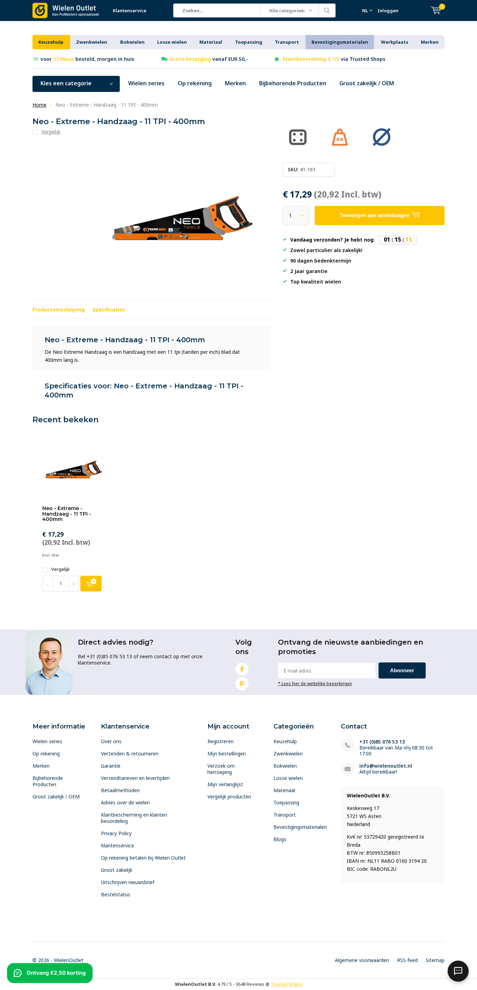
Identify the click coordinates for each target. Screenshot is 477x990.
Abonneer (402, 670)
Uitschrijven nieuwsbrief (127, 882)
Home (39, 104)
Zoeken (327, 10)
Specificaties (109, 309)
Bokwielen (132, 42)
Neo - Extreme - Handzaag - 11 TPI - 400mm (66, 513)
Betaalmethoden (120, 790)
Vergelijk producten (229, 796)
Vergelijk (60, 569)
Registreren (220, 741)
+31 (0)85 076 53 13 (382, 742)
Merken (430, 42)
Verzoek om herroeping (221, 768)
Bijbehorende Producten (292, 83)
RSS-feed (407, 960)
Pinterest (242, 683)
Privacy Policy (116, 833)
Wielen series (146, 83)
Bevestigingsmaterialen (339, 42)
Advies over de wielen (125, 802)
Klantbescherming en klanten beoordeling (134, 817)
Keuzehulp (51, 42)
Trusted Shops (286, 984)
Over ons (111, 741)
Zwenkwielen (91, 42)
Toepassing (248, 42)
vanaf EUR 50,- (208, 59)
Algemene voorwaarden (362, 960)
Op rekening (195, 83)
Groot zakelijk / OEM (366, 83)
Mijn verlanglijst (225, 784)
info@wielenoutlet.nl (385, 766)
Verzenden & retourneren (130, 753)
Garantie (110, 765)
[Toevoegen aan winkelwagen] (91, 583)
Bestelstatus (115, 894)
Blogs (279, 839)
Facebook (242, 669)
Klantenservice (129, 10)
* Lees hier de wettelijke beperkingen (315, 683)
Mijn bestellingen (226, 753)
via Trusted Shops (334, 59)
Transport (287, 42)
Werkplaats (394, 42)
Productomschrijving (58, 309)
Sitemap (435, 960)
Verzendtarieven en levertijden (135, 778)
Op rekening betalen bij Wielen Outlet (143, 857)
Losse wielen (172, 42)
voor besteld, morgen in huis (87, 59)
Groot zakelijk (116, 870)
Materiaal (210, 42)
